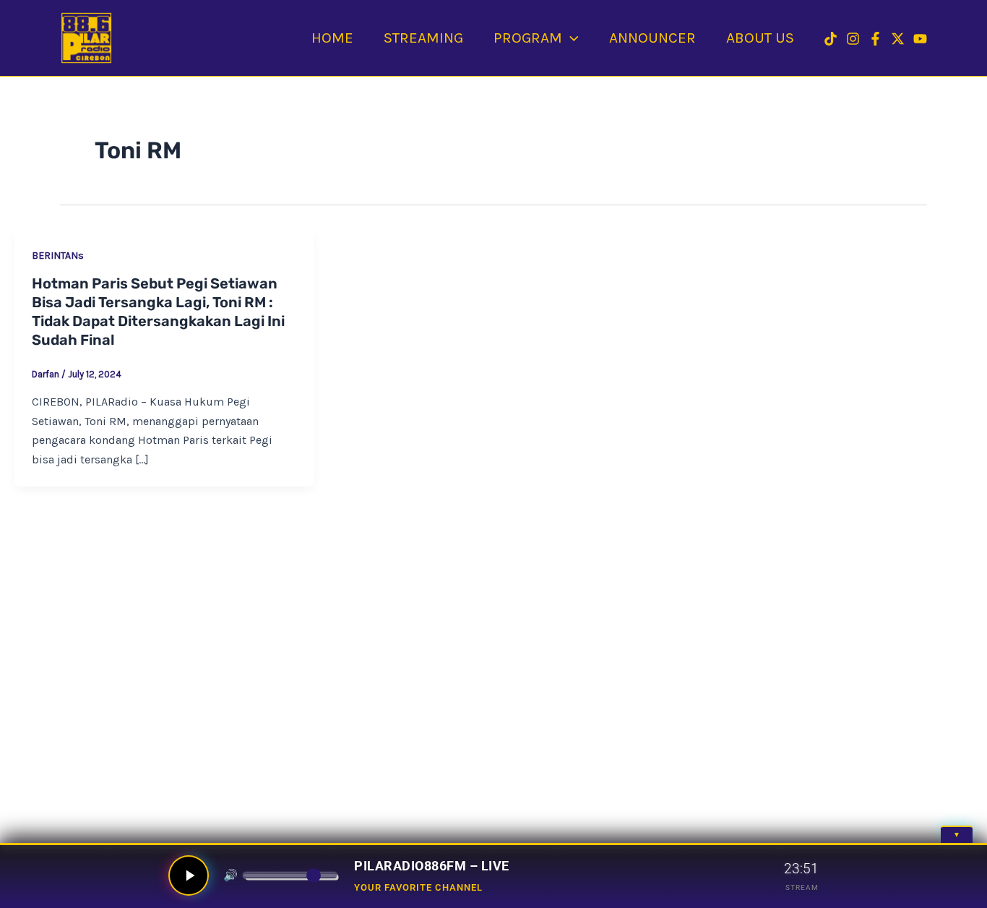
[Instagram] (853, 39)
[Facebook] (875, 39)
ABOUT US (760, 37)
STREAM (802, 887)
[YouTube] (920, 39)
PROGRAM (528, 37)
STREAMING (423, 37)
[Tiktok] (830, 39)
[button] (570, 37)
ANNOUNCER (652, 37)
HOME (332, 37)
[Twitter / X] (898, 39)
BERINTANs (58, 255)
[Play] (188, 875)
